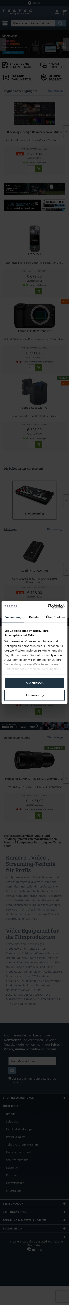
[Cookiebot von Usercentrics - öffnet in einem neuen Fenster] (49, 606)
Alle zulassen (35, 682)
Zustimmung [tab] (12, 617)
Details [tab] (34, 617)
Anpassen (32, 695)
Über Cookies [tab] (55, 617)
